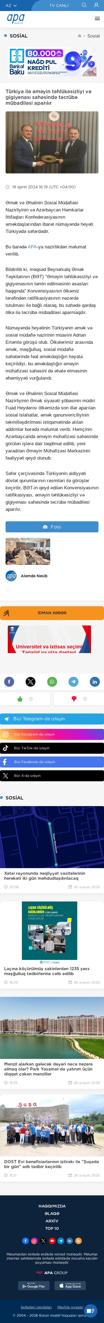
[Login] (96, 5)
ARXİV (52, 1221)
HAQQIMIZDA (52, 1206)
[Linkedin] (69, 1241)
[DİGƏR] (96, 19)
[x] (43, 1241)
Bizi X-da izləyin (27, 776)
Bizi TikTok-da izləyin (31, 748)
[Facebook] (25, 1241)
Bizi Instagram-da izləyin (34, 734)
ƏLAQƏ (52, 1213)
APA (32, 246)
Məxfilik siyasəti (70, 1307)
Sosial (93, 36)
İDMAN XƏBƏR (52, 613)
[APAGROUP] (52, 1272)
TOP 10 (52, 1228)
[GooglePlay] (34, 1286)
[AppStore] (70, 1286)
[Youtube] (52, 1241)
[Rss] (78, 1241)
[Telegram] (60, 1241)
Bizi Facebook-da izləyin (34, 762)
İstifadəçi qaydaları (36, 1307)
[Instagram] (34, 1241)
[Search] (84, 5)
